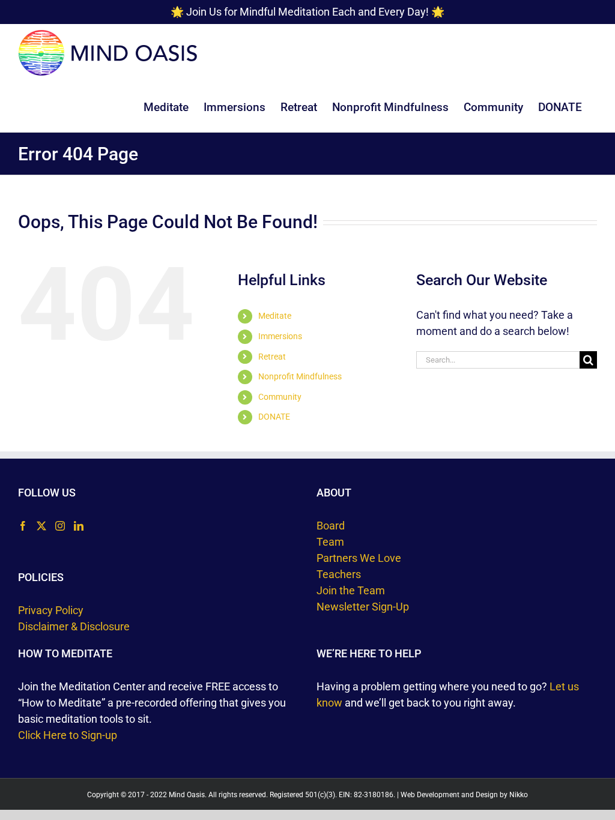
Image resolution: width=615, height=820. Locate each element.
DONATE (274, 416)
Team (330, 541)
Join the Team (351, 590)
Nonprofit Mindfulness (300, 376)
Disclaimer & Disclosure (74, 626)
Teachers (339, 574)
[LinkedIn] (78, 526)
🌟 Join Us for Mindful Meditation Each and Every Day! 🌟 (307, 11)
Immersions (280, 336)
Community (279, 397)
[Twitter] (41, 526)
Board (331, 525)
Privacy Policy (50, 610)
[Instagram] (60, 526)
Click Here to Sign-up (67, 735)
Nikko (518, 795)
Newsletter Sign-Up (363, 606)
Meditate (274, 316)
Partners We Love (359, 558)
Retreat (272, 356)
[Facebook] (23, 526)
